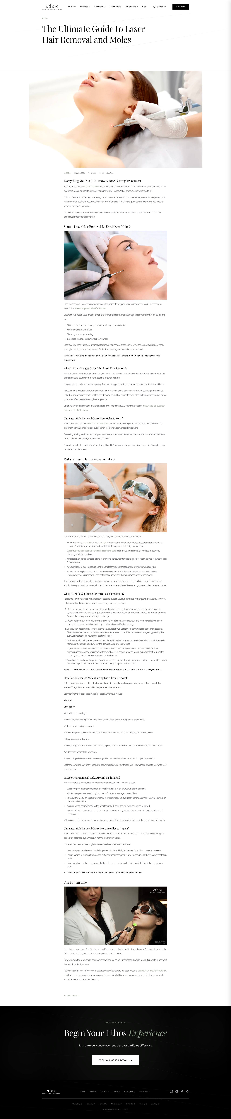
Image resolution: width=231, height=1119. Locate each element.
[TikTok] (182, 1091)
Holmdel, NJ (103, 1104)
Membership (115, 6)
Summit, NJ (155, 1104)
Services (84, 6)
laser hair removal (91, 186)
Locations (98, 6)
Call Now (159, 6)
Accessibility (144, 1091)
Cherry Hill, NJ (77, 1104)
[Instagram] (171, 1091)
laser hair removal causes (98, 423)
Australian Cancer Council (94, 542)
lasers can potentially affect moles (90, 308)
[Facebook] (176, 1091)
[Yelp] (187, 1091)
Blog (144, 6)
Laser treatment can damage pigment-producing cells (91, 550)
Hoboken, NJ (90, 1104)
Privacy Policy (129, 1091)
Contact (116, 1091)
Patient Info (131, 6)
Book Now (181, 7)
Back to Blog (73, 996)
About (71, 6)
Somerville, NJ (130, 1104)
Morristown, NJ (116, 1104)
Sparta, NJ (143, 1104)
